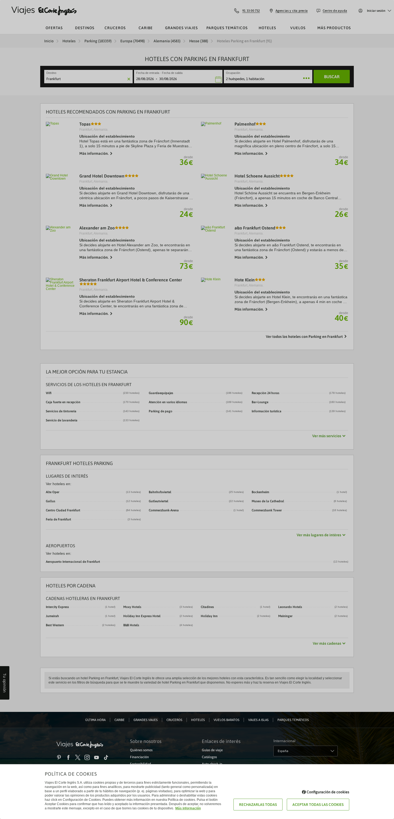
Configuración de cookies (328, 792)
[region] (197, 409)
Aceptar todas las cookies (318, 804)
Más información (188, 808)
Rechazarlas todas (258, 804)
